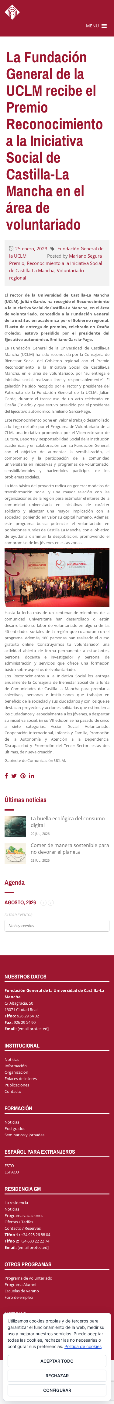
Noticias (12, 1059)
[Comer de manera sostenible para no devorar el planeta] (15, 853)
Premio (16, 263)
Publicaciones (17, 1085)
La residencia (16, 1202)
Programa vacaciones (24, 1215)
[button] (92, 26)
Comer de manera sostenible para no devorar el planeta (70, 848)
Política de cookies (83, 1346)
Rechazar (57, 1375)
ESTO (9, 1165)
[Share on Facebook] (7, 776)
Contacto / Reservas (23, 1228)
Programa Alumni (20, 1284)
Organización (16, 1072)
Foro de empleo (19, 1297)
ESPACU (12, 1172)
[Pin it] (23, 776)
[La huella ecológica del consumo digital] (15, 826)
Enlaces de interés (21, 1078)
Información (16, 1066)
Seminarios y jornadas (24, 1135)
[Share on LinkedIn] (31, 776)
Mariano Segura (85, 256)
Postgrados (15, 1128)
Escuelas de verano (22, 1291)
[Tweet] (15, 776)
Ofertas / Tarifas (19, 1222)
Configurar (57, 1390)
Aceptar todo (57, 1361)
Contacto (13, 1091)
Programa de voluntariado (28, 1278)
